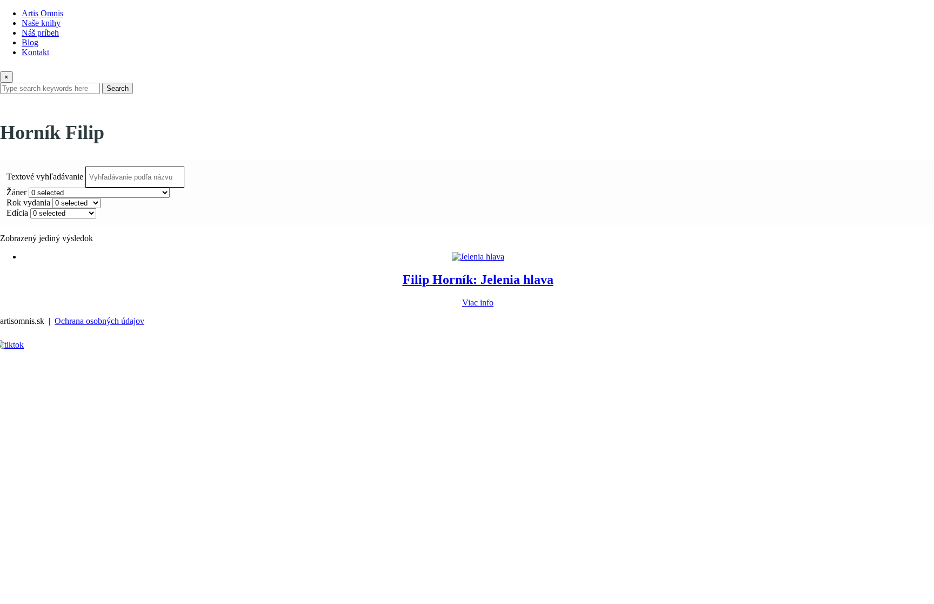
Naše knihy (41, 23)
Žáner (16, 192)
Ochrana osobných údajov (99, 321)
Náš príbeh (40, 32)
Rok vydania (28, 202)
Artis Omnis (42, 13)
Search (117, 88)
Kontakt (35, 52)
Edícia (17, 212)
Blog (30, 42)
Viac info (477, 302)
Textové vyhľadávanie (44, 176)
